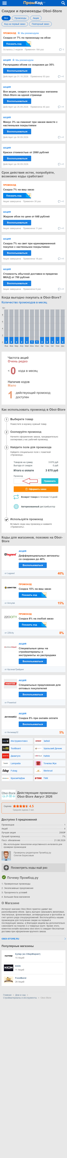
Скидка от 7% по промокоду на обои (26, 37)
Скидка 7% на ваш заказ (18, 189)
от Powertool (10, 702)
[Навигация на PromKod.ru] (4, 3)
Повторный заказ (40, 24)
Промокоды (20, 18)
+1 (62, 76)
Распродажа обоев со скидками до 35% (28, 64)
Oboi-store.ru (10, 938)
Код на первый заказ (14, 24)
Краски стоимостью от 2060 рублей (26, 152)
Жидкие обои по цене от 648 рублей (26, 216)
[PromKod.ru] (34, 3)
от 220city (9, 633)
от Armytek (10, 603)
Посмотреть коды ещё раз (29, 867)
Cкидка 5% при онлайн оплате (38, 718)
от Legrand (9, 573)
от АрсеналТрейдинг (14, 669)
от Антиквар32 (11, 732)
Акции (36, 18)
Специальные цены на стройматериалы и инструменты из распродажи (37, 652)
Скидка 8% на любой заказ (36, 618)
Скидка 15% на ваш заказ (35, 588)
